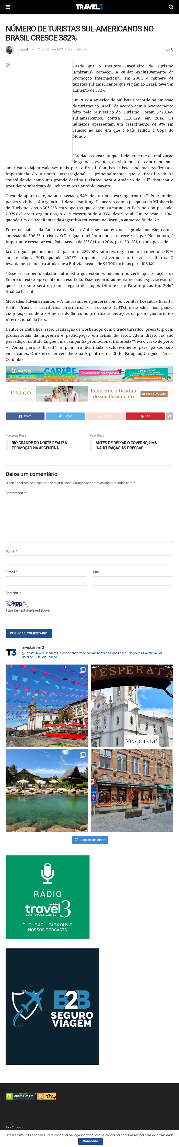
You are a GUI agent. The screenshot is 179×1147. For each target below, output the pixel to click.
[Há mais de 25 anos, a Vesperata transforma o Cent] (132, 706)
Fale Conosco (15, 1127)
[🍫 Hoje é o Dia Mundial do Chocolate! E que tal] (132, 790)
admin (25, 49)
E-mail (12, 572)
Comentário (16, 493)
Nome (11, 551)
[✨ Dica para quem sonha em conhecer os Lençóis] (47, 790)
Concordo (90, 1141)
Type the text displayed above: (28, 610)
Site (96, 572)
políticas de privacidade (156, 1135)
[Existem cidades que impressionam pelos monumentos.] (47, 706)
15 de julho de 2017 (50, 49)
